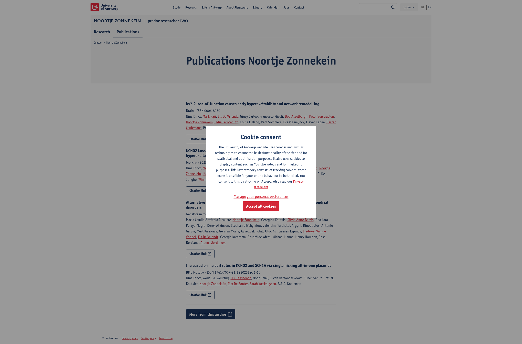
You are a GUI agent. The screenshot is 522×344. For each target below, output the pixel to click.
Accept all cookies (261, 206)
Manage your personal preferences (261, 196)
